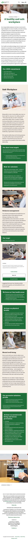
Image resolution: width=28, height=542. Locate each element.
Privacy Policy (8, 501)
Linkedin (15, 531)
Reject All (14, 275)
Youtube (18, 531)
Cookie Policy (22, 536)
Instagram (10, 531)
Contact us (14, 528)
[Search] (19, 2)
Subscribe (14, 505)
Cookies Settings (14, 271)
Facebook (12, 531)
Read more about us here (14, 517)
